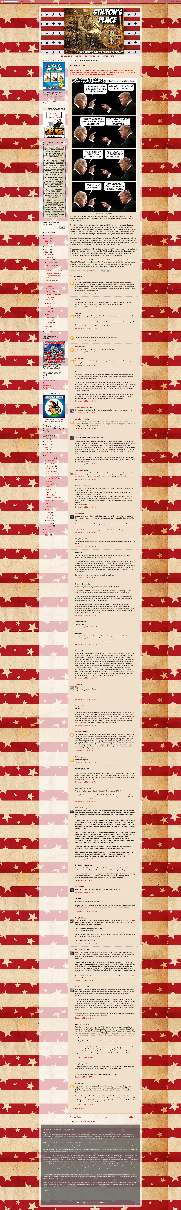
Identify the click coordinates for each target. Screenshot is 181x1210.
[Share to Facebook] (108, 271)
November (50, 257)
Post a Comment (78, 1108)
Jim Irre (77, 358)
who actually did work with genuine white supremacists (107, 1035)
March (49, 317)
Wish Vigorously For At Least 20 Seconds (53, 274)
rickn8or (78, 513)
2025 (47, 238)
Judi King (78, 757)
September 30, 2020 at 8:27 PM (85, 782)
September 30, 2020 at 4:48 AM (85, 401)
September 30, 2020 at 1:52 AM (85, 352)
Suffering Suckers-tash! (54, 294)
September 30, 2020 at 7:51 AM (85, 479)
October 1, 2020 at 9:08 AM (84, 1057)
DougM (77, 684)
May (48, 311)
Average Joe (79, 731)
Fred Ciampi (79, 470)
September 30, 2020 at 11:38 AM (86, 644)
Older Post (133, 1117)
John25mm (79, 280)
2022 (47, 246)
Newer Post (75, 1117)
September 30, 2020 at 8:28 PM (85, 801)
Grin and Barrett (51, 268)
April (48, 314)
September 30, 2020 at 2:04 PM (85, 725)
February (50, 320)
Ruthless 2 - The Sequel (54, 270)
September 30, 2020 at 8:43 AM (85, 507)
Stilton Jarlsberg (81, 808)
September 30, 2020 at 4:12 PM (85, 762)
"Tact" (77, 930)
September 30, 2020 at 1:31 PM (85, 699)
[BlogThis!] (104, 271)
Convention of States (50, 380)
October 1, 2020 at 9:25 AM (84, 1077)
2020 (47, 252)
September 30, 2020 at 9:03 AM (85, 546)
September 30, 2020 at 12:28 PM (86, 678)
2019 (47, 326)
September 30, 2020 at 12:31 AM (86, 328)
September (51, 263)
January (50, 322)
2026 (47, 235)
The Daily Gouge (48, 388)
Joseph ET (79, 918)
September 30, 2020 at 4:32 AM (85, 365)
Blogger (102, 1202)
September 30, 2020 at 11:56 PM (86, 943)
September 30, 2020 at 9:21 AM (85, 578)
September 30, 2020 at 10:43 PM (86, 892)
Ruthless (49, 278)
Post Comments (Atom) (87, 1121)
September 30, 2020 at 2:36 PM (85, 750)
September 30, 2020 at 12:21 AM (86, 293)
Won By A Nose (51, 289)
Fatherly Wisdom (52, 280)
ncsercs (78, 335)
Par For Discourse (52, 265)
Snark (77, 435)
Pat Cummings (80, 949)
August (49, 303)
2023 (47, 244)
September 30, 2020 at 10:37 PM (86, 880)
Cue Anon (49, 286)
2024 (47, 241)
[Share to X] (106, 271)
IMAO (45, 383)
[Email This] (102, 271)
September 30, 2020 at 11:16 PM (86, 912)
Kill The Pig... (50, 300)
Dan (76, 313)
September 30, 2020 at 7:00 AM (85, 464)
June (48, 309)
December (50, 254)
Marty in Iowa (79, 419)
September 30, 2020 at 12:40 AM (86, 340)
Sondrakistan (47, 385)
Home (104, 1117)
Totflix (48, 283)
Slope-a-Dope (51, 291)
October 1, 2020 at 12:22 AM (84, 980)
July (48, 306)
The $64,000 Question (127, 921)
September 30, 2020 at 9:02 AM (85, 532)
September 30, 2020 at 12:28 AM (86, 307)
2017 (47, 331)
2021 (47, 249)
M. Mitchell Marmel (81, 407)
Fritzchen (78, 346)
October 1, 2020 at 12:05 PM (84, 1104)
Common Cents (48, 378)
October (50, 260)
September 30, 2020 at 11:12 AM (86, 627)
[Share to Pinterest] (110, 271)
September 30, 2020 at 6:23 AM (85, 413)
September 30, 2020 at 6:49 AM (85, 428)
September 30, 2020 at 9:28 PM (85, 859)
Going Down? (50, 297)
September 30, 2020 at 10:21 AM (86, 615)
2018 (47, 329)
